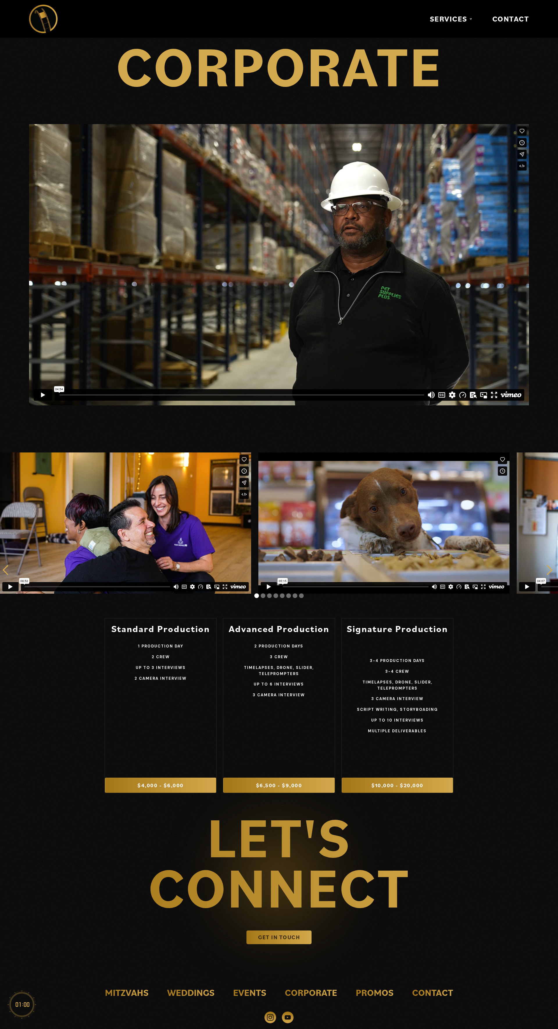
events (249, 992)
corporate (311, 992)
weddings (190, 992)
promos (375, 992)
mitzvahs (127, 992)
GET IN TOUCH (279, 937)
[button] (452, 19)
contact (432, 992)
